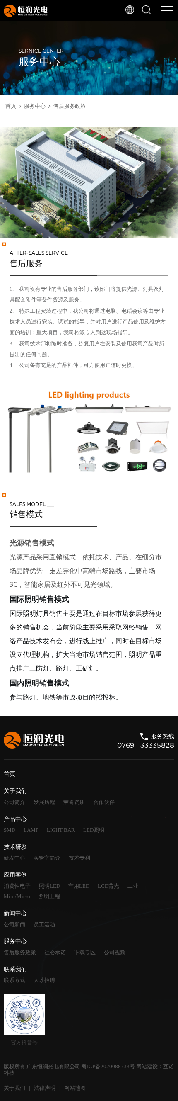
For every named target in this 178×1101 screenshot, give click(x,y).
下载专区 (85, 952)
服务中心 (35, 106)
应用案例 (15, 875)
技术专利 (79, 858)
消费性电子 (17, 886)
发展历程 (44, 802)
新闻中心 (15, 913)
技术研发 (15, 847)
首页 (10, 106)
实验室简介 (47, 858)
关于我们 (15, 791)
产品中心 (15, 819)
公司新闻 (14, 924)
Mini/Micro (17, 896)
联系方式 (14, 980)
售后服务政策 (69, 106)
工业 (132, 886)
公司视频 (114, 952)
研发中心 (14, 858)
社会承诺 (55, 952)
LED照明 (93, 830)
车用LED (78, 886)
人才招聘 (44, 980)
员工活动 (44, 924)
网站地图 (75, 1088)
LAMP (31, 830)
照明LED (49, 886)
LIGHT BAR (61, 830)
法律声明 (44, 1088)
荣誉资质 (74, 802)
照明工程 (49, 896)
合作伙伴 (104, 802)
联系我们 (15, 969)
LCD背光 (108, 886)
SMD (9, 830)
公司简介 (14, 802)
